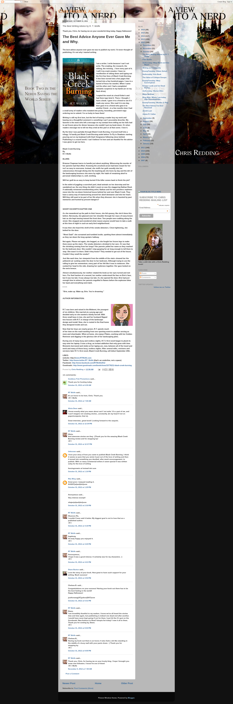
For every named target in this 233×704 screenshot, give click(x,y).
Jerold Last (147, 111)
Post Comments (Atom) (83, 688)
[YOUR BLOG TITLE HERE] (149, 192)
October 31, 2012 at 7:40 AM (79, 401)
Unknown (72, 451)
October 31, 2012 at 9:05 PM (79, 651)
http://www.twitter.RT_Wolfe (81, 360)
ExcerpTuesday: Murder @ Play (155, 103)
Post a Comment (72, 674)
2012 (143, 42)
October (146, 52)
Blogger (131, 698)
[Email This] (103, 369)
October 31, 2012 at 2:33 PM (79, 505)
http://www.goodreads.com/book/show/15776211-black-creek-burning (102, 365)
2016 (143, 30)
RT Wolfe (72, 392)
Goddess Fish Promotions (79, 379)
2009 (143, 154)
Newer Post (68, 683)
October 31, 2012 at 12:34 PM (80, 424)
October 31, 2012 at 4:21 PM (79, 562)
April (145, 134)
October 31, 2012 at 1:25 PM (79, 487)
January (146, 144)
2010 (143, 151)
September (147, 118)
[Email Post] (99, 369)
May (145, 131)
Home (98, 683)
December (147, 45)
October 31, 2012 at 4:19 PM (79, 526)
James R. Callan (149, 114)
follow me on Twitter (162, 287)
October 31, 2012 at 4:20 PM (79, 544)
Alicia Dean (72, 408)
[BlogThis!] (105, 369)
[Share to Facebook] (110, 369)
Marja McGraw (148, 94)
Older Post (127, 683)
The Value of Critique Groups (154, 77)
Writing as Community (151, 68)
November (147, 48)
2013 (143, 39)
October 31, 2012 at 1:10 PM (79, 471)
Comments (146, 277)
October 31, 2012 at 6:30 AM (79, 385)
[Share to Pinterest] (112, 369)
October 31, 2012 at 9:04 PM (79, 628)
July (145, 124)
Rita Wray (72, 479)
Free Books (147, 59)
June (145, 128)
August (146, 121)
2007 (143, 160)
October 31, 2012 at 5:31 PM (79, 601)
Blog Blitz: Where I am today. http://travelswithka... (154, 98)
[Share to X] (108, 369)
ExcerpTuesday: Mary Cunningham (151, 81)
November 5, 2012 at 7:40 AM (80, 669)
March (146, 137)
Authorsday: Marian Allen (152, 91)
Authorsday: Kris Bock (151, 74)
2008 (143, 157)
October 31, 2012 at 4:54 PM (79, 578)
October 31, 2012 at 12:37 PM (80, 444)
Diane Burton (73, 570)
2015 (143, 33)
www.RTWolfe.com (83, 358)
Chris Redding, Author (79, 11)
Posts (143, 273)
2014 (143, 36)
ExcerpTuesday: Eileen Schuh (154, 71)
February (147, 140)
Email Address (153, 207)
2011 (143, 148)
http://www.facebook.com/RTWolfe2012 (88, 363)
